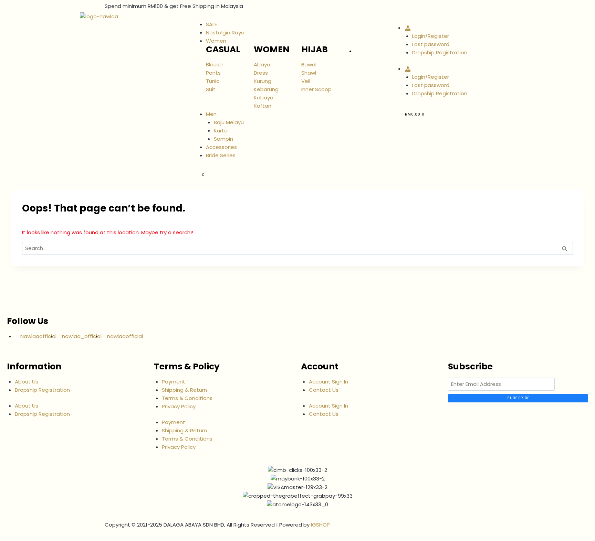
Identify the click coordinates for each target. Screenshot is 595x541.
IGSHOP (320, 524)
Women (216, 40)
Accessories (221, 147)
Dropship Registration (439, 52)
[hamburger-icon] (201, 18)
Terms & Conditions (187, 398)
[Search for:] (297, 248)
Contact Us (323, 389)
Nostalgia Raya (225, 32)
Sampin (223, 138)
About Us (26, 381)
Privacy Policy (179, 406)
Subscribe (518, 398)
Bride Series (221, 155)
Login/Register (430, 36)
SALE (211, 24)
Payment (173, 381)
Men (211, 114)
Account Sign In (328, 381)
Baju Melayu (229, 122)
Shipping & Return (184, 389)
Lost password (430, 44)
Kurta (221, 130)
